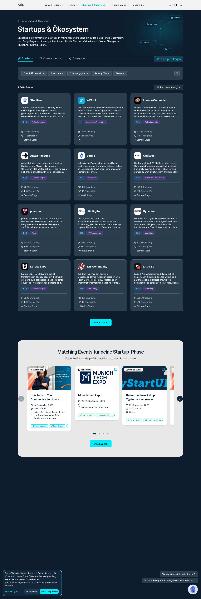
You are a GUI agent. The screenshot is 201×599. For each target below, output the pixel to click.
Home (23, 21)
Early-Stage (58, 426)
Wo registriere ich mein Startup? (178, 574)
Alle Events (100, 443)
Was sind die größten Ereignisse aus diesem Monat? (171, 580)
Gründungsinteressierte (157, 420)
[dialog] (32, 583)
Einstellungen (11, 591)
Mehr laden (100, 322)
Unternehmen (40, 426)
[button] (180, 399)
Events (71, 5)
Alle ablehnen (31, 591)
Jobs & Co (138, 5)
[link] (44, 119)
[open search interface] (170, 5)
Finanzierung (119, 5)
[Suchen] (177, 73)
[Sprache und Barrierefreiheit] (175, 5)
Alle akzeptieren (49, 591)
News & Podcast (52, 5)
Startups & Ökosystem (94, 5)
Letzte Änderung (168, 87)
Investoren (104, 415)
